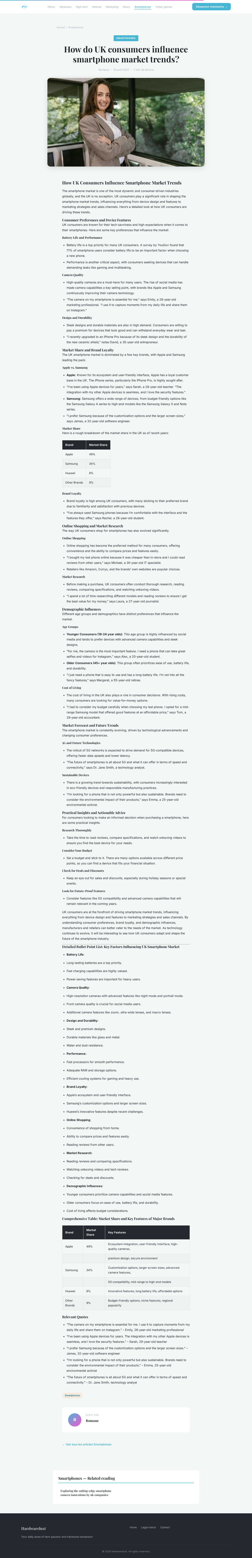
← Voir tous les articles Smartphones (86, 1444)
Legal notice (148, 1527)
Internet (96, 6)
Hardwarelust (33, 1528)
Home (51, 6)
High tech (82, 6)
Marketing (112, 6)
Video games (164, 6)
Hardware (65, 6)
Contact (165, 1527)
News (126, 6)
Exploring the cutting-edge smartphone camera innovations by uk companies (86, 1493)
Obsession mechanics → (211, 6)
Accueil (61, 27)
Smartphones (142, 6)
